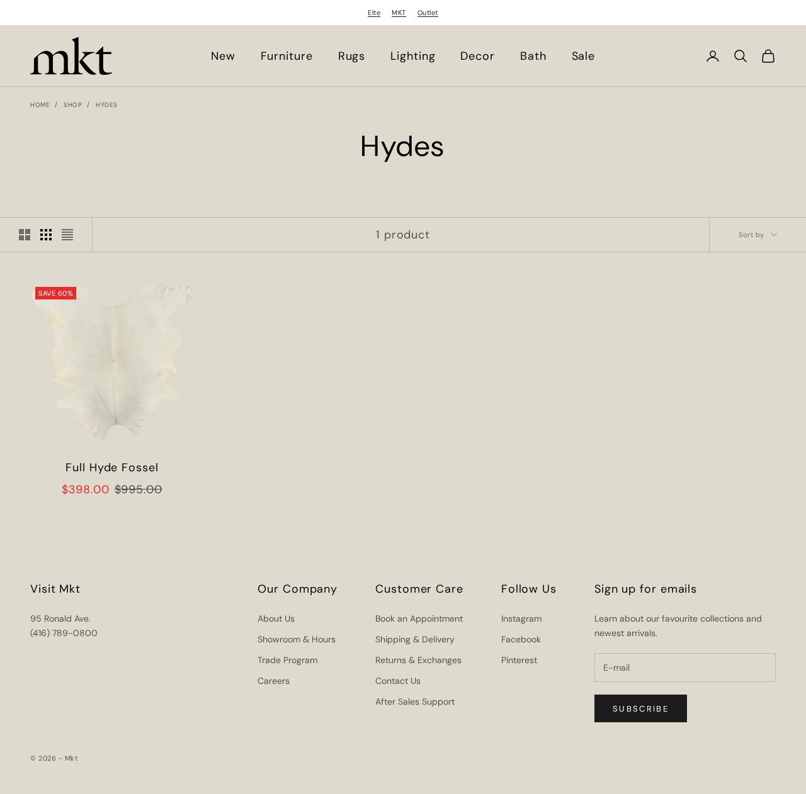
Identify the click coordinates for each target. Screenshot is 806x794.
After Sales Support (415, 701)
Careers (274, 680)
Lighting (412, 56)
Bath (533, 56)
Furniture (287, 56)
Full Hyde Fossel (111, 467)
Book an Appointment (419, 618)
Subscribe (641, 708)
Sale (584, 56)
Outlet (427, 12)
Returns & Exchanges (418, 660)
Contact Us (398, 680)
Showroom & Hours (297, 639)
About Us (276, 618)
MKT (399, 12)
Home (40, 105)
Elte (374, 12)
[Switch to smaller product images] (46, 235)
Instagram (521, 618)
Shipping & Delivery (415, 639)
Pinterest (519, 660)
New (223, 56)
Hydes (107, 105)
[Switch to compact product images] (67, 235)
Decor (477, 56)
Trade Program (287, 660)
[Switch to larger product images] (24, 235)
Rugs (352, 56)
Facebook (521, 639)
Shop (73, 105)
